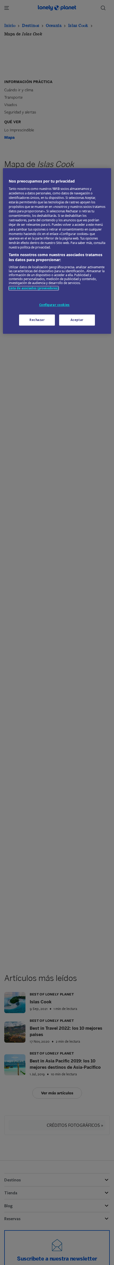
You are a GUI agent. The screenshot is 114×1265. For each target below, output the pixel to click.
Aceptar (77, 320)
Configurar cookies (54, 305)
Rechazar (37, 320)
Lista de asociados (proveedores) (34, 288)
